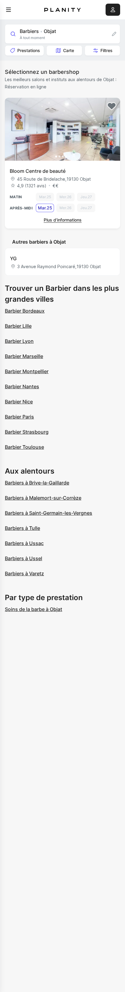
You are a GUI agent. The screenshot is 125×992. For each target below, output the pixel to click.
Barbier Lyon (19, 341)
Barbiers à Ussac (24, 543)
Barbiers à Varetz (24, 573)
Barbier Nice (19, 402)
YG (13, 258)
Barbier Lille (18, 326)
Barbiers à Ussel (23, 558)
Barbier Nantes (22, 386)
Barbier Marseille (24, 356)
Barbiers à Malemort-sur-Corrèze (43, 498)
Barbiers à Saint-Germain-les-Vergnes (48, 513)
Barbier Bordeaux (25, 311)
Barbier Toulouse (24, 447)
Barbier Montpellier (27, 371)
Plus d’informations (63, 219)
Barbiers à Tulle (22, 528)
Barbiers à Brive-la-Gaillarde (37, 483)
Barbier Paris (19, 417)
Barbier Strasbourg (27, 432)
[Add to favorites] (112, 106)
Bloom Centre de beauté (38, 171)
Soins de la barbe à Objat (33, 609)
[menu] (8, 9)
